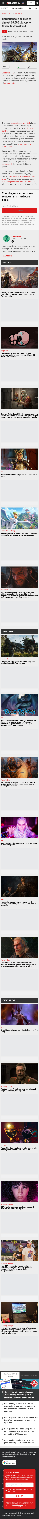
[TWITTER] (13, 241)
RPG (10, 13)
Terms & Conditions (17, 1505)
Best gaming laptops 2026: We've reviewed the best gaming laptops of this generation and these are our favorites (19, 1407)
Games (4, 13)
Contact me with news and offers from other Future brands (20, 1490)
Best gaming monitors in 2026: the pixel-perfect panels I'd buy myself (19, 1441)
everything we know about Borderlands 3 (19, 181)
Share (7, 67)
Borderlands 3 (10, 83)
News (4, 32)
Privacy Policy (26, 1503)
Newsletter (33, 67)
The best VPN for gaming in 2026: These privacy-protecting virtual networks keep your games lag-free (19, 1395)
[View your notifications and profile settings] (19, 3)
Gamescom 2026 (17, 8)
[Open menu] (3, 3)
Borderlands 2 (19, 13)
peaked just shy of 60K (20, 123)
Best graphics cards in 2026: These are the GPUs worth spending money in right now (21, 1420)
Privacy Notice (28, 218)
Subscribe (31, 3)
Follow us (22, 67)
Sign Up (19, 1496)
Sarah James (14, 31)
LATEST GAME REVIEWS (29, 1375)
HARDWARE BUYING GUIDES (10, 1375)
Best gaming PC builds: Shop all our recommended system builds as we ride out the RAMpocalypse (19, 1431)
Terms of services (26, 216)
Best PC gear (33, 8)
